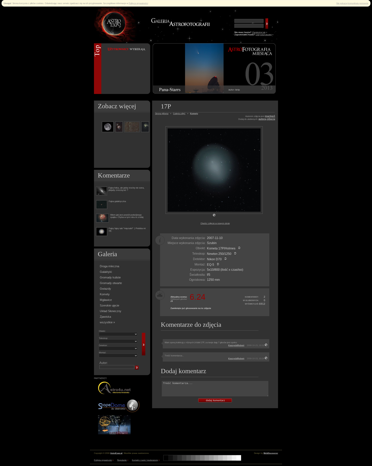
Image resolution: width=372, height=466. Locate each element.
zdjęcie (271, 119)
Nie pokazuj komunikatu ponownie (352, 3)
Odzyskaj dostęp (264, 34)
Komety (105, 294)
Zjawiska (105, 316)
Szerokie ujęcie (109, 305)
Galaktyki (106, 271)
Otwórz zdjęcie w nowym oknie (215, 223)
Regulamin (122, 460)
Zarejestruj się (258, 32)
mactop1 (270, 116)
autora (262, 119)
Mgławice (106, 299)
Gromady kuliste (110, 277)
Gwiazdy (105, 288)
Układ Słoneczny (110, 311)
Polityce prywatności (138, 3)
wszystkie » (107, 322)
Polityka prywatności (103, 460)
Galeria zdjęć (179, 113)
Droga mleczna (109, 266)
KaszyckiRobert (236, 345)
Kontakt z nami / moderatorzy (145, 460)
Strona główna (161, 113)
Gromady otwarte (111, 283)
